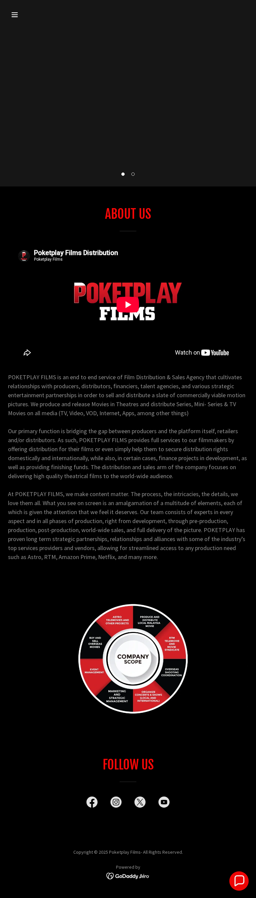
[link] (92, 803)
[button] (123, 174)
